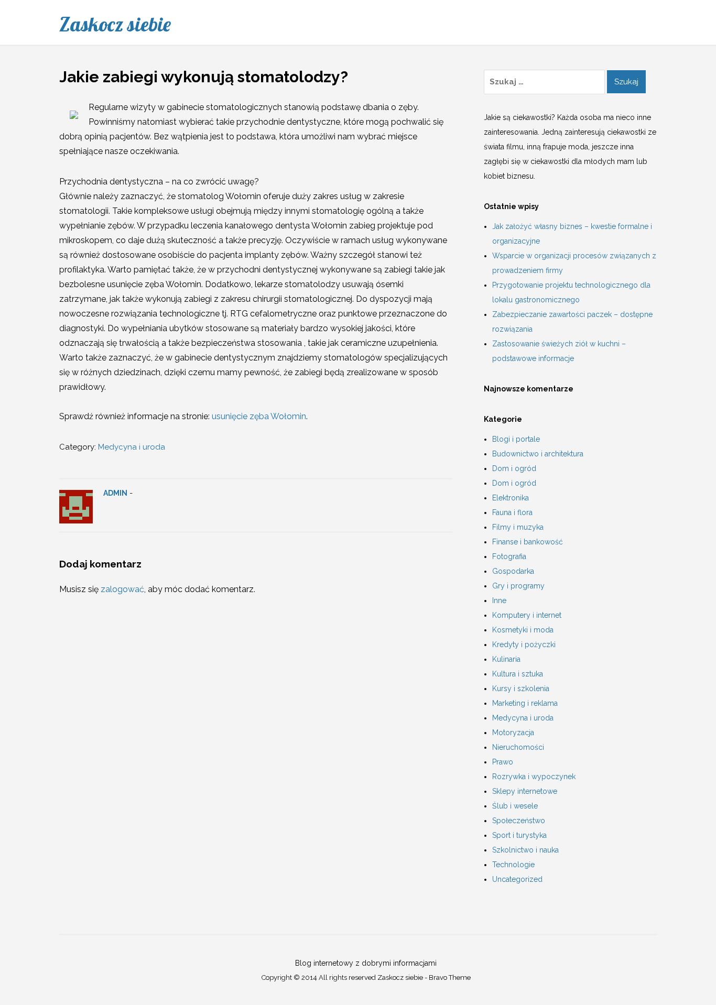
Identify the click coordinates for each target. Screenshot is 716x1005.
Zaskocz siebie (115, 24)
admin (115, 493)
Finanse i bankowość (527, 542)
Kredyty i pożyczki (524, 644)
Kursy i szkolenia (520, 688)
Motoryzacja (513, 732)
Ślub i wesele (515, 806)
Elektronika (510, 498)
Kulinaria (506, 659)
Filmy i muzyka (518, 527)
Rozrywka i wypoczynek (534, 776)
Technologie (513, 864)
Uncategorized (517, 879)
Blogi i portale (516, 439)
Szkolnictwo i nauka (525, 850)
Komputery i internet (526, 615)
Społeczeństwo (518, 820)
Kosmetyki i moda (523, 630)
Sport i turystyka (519, 835)
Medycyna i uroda (131, 447)
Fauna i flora (512, 512)
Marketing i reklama (525, 703)
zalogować (122, 589)
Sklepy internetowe (524, 791)
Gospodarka (513, 571)
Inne (499, 600)
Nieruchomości (518, 747)
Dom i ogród (514, 468)
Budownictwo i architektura (537, 454)
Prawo (502, 762)
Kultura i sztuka (517, 674)
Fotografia (509, 556)
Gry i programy (518, 586)
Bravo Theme (450, 977)
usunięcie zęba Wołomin (259, 416)
